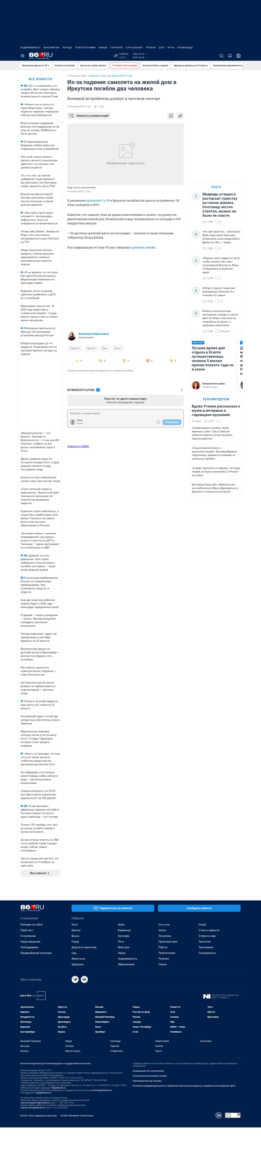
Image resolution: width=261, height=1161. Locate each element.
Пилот (117, 348)
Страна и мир (207, 936)
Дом (104, 348)
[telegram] (75, 979)
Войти (80, 423)
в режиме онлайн (143, 247)
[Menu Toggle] (22, 56)
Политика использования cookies (150, 1076)
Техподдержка (29, 947)
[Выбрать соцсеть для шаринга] (180, 115)
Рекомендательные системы (147, 1081)
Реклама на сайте (31, 924)
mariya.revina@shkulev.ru (32, 1107)
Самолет (75, 348)
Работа (163, 947)
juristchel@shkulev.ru (102, 1090)
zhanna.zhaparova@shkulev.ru (35, 1102)
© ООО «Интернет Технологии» (77, 1115)
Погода (67, 47)
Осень (162, 930)
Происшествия (168, 941)
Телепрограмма (85, 47)
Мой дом (123, 947)
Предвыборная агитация (35, 953)
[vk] (84, 979)
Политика (165, 936)
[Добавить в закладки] (171, 115)
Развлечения (167, 953)
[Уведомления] (230, 56)
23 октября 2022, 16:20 (79, 106)
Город (75, 941)
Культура (123, 936)
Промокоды (185, 47)
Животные (78, 958)
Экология (205, 941)
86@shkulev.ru (59, 1088)
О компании (28, 936)
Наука (121, 953)
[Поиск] (221, 56)
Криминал (124, 930)
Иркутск (91, 348)
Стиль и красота (209, 930)
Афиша (103, 47)
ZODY (162, 47)
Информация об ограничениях (148, 1071)
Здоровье (78, 964)
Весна (75, 936)
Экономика (206, 947)
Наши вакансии (30, 941)
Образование (126, 964)
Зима (121, 924)
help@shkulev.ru (43, 1093)
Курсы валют (134, 47)
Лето (121, 941)
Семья (163, 964)
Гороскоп (116, 47)
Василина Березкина (94, 334)
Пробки (151, 47)
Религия (164, 958)
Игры (171, 47)
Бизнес (76, 930)
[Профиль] (238, 56)
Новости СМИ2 (78, 446)
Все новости (40, 79)
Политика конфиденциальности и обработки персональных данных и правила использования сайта (184, 1086)
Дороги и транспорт (84, 947)
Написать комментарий (92, 115)
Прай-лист (26, 930)
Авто (75, 924)
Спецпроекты (207, 953)
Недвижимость (30, 47)
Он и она (164, 924)
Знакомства (51, 47)
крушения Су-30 (97, 200)
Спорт (202, 924)
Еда (74, 953)
